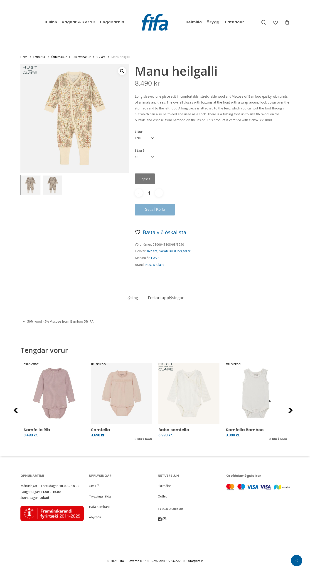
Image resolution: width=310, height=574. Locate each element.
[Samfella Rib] (54, 393)
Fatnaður (39, 57)
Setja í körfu (155, 209)
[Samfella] (121, 393)
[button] (122, 71)
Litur (139, 131)
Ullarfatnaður (82, 57)
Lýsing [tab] (132, 297)
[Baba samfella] (188, 393)
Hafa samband (100, 507)
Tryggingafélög (100, 496)
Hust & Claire (155, 264)
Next (296, 413)
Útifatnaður (59, 57)
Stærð (140, 150)
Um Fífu (95, 486)
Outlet (162, 496)
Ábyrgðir (95, 517)
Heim (23, 57)
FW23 (155, 258)
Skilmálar (164, 486)
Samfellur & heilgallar (174, 251)
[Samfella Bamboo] (256, 393)
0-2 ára (101, 57)
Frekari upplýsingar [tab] (166, 297)
